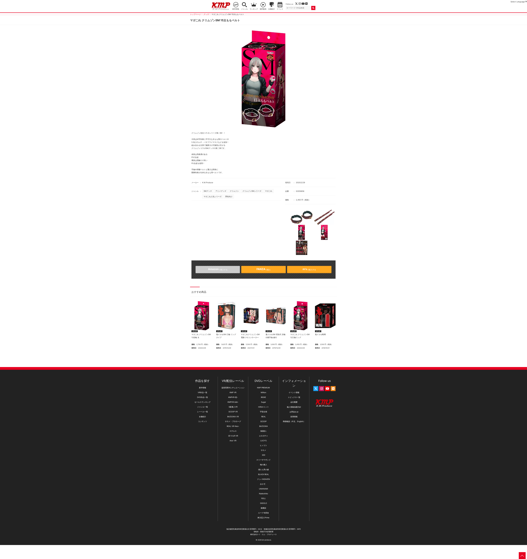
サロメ (263, 450)
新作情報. (235, 9)
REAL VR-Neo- (233, 426)
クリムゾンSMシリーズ (252, 191)
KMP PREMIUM (263, 388)
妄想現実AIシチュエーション (233, 388)
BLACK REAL (263, 474)
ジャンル (244, 9)
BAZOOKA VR (233, 416)
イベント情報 (294, 392)
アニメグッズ (220, 191)
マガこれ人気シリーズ (213, 196)
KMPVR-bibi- (233, 402)
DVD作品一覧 (202, 397)
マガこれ (268, 191)
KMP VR (233, 392)
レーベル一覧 (202, 412)
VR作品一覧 (202, 392)
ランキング (254, 9)
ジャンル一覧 (202, 407)
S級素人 (263, 431)
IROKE (263, 397)
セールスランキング (202, 402)
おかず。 (263, 484)
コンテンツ (202, 421)
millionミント (263, 407)
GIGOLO (263, 503)
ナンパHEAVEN (263, 479)
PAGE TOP (522, 555)
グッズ (195, 331)
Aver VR (233, 440)
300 (263, 455)
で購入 (264, 269)
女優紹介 (271, 9)
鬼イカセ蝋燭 (320, 334)
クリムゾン (234, 191)
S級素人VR (233, 407)
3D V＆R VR (233, 436)
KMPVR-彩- (233, 397)
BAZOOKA (263, 426)
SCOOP (263, 421)
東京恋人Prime (263, 517)
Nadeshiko (263, 493)
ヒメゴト (263, 445)
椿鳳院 (263, 508)
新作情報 (202, 388)
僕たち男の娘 (263, 469)
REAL (263, 416)
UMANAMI (263, 489)
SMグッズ (208, 191)
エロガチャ (263, 436)
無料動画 (263, 9)
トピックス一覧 (294, 397)
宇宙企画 (263, 412)
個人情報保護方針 (294, 407)
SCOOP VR (233, 412)
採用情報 (294, 416)
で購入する (309, 269)
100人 (263, 498)
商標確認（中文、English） (294, 421)
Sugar (263, 402)
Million (263, 392)
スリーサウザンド (263, 460)
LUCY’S (263, 440)
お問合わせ (294, 412)
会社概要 (294, 402)
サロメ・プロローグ (233, 421)
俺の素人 (263, 465)
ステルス (233, 431)
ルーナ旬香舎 (263, 513)
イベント (280, 9)
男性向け (228, 196)
